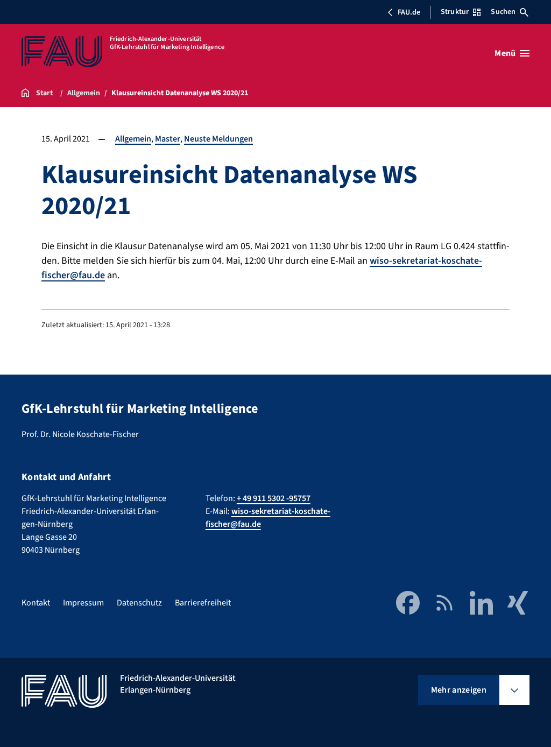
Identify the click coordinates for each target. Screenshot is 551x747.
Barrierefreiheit (203, 603)
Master (167, 139)
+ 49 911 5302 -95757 (273, 498)
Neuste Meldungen (218, 139)
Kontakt (36, 603)
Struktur (455, 11)
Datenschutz (139, 603)
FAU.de (409, 12)
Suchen (503, 11)
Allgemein (133, 139)
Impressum (83, 603)
